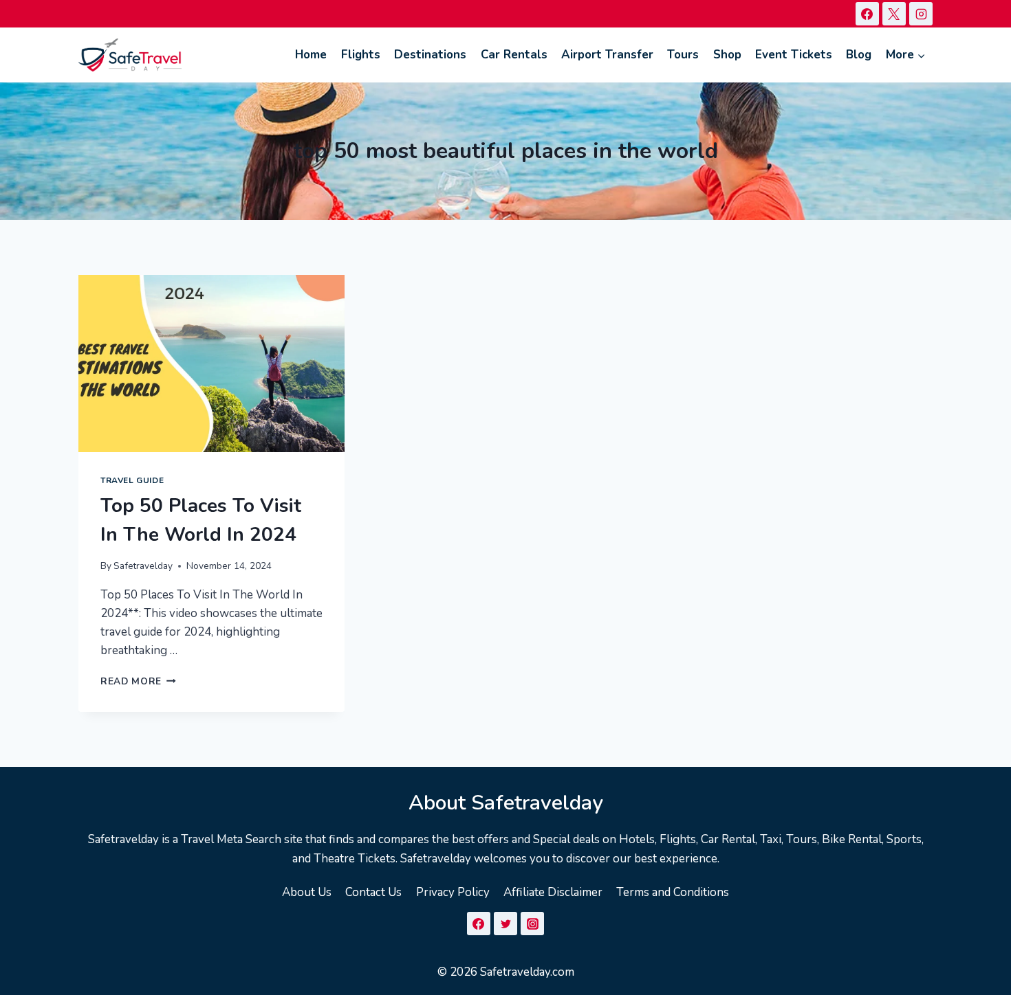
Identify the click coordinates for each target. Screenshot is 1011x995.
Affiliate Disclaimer (552, 892)
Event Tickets (793, 55)
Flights (360, 55)
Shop (727, 55)
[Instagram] (921, 13)
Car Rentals (514, 55)
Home (311, 55)
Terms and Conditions (672, 892)
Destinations (430, 55)
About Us (306, 892)
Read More (138, 681)
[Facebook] (867, 13)
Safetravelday (143, 565)
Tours (683, 55)
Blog (858, 55)
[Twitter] (505, 923)
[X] (894, 13)
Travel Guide (132, 480)
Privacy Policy (453, 892)
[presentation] (211, 363)
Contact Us (373, 892)
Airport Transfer (607, 55)
